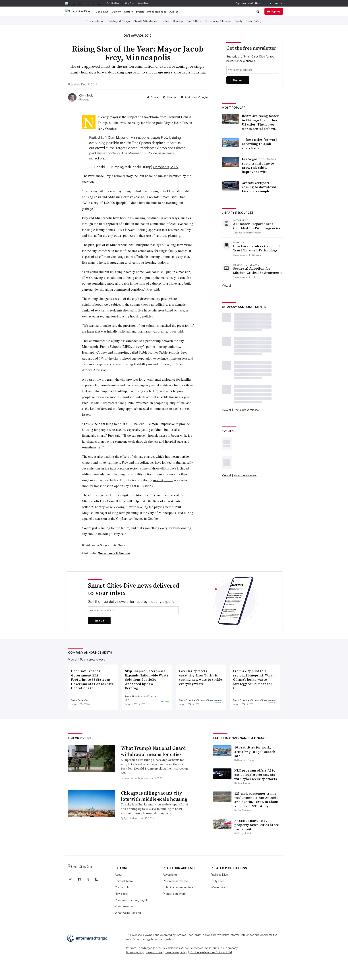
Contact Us (122, 887)
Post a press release (246, 410)
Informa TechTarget (188, 935)
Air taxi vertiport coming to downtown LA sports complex (259, 187)
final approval (108, 223)
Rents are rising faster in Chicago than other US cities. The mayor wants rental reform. (260, 122)
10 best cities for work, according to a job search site (260, 144)
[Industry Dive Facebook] (79, 879)
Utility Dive (129, 3)
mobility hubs (163, 480)
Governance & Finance (218, 20)
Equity (238, 20)
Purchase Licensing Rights (131, 900)
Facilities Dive (113, 3)
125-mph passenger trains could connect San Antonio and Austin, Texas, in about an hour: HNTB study (256, 799)
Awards (174, 11)
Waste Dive (143, 3)
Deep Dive (102, 11)
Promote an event (245, 475)
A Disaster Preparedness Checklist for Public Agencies (257, 226)
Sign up (276, 11)
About (119, 874)
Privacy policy (135, 952)
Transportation (95, 20)
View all (226, 285)
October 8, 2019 (165, 167)
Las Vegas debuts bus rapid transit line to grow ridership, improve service (259, 165)
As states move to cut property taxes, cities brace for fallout (256, 824)
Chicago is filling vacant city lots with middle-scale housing (154, 796)
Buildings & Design (119, 20)
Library (128, 11)
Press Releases (156, 11)
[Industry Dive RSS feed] (96, 879)
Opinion (117, 11)
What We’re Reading (128, 912)
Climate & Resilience (145, 20)
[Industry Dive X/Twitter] (88, 879)
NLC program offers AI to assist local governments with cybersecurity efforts (255, 774)
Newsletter (121, 893)
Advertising (170, 874)
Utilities (165, 20)
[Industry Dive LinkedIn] (71, 879)
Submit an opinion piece (178, 887)
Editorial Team (124, 881)
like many (89, 262)
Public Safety (254, 20)
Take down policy (176, 952)
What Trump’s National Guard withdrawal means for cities (153, 751)
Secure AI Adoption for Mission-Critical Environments (258, 270)
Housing (178, 20)
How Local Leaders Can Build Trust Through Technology (256, 248)
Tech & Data (193, 20)
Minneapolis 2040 (122, 244)
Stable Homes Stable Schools (159, 352)
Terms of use (154, 952)
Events (140, 11)
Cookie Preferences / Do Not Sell (211, 952)
